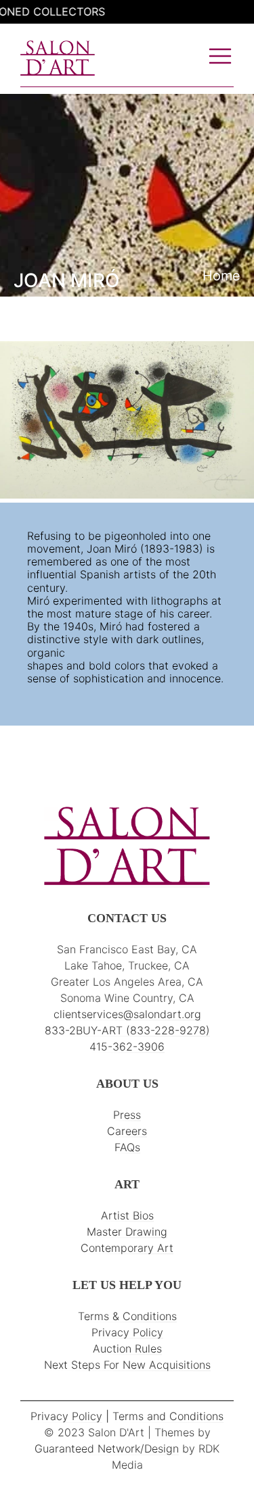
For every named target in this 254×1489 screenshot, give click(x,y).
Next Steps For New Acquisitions (127, 1364)
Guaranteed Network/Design (107, 1448)
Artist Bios (127, 1215)
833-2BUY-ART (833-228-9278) (127, 1030)
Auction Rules (127, 1348)
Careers (127, 1131)
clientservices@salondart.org (127, 1014)
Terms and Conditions (168, 1416)
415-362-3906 (127, 1046)
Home (221, 276)
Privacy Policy (127, 1332)
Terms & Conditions (127, 1316)
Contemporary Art (127, 1248)
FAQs (127, 1147)
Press (127, 1114)
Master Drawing (127, 1231)
